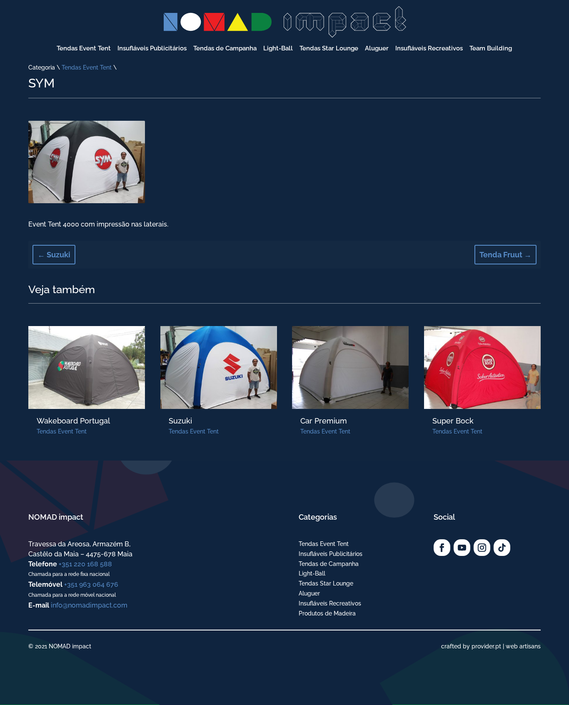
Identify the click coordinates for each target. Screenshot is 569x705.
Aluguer (309, 593)
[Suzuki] (218, 367)
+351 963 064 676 (91, 584)
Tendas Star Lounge (326, 583)
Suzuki (180, 420)
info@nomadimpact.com (89, 605)
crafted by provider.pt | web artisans (491, 646)
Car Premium (323, 420)
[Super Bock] (482, 367)
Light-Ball (312, 573)
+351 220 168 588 (85, 564)
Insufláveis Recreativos (330, 603)
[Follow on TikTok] (502, 547)
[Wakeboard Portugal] (86, 367)
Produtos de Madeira (327, 613)
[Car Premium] (350, 367)
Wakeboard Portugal (73, 420)
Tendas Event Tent (87, 67)
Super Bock (453, 420)
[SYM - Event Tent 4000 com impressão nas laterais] (86, 201)
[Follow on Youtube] (462, 547)
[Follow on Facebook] (442, 547)
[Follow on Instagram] (482, 547)
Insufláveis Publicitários (330, 554)
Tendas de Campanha (329, 564)
